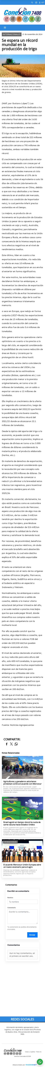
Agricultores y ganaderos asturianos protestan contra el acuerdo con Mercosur (22, 782)
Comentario (11, 907)
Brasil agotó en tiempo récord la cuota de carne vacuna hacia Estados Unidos (22, 823)
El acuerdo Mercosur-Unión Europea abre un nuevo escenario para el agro (22, 866)
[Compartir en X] (11, 744)
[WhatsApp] (36, 2)
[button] (32, 2)
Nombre (10, 897)
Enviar (32, 935)
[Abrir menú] (5, 28)
